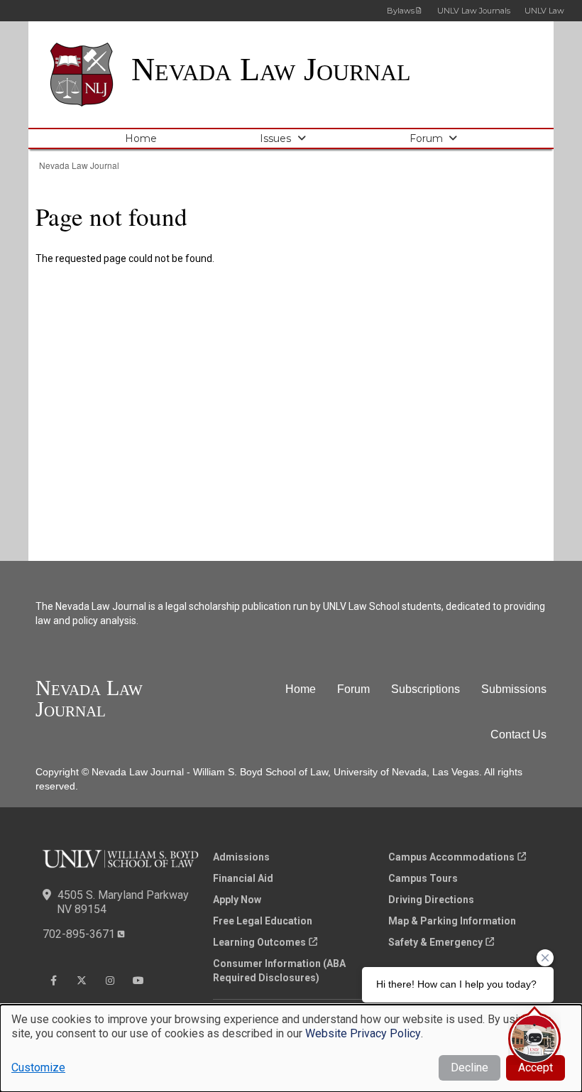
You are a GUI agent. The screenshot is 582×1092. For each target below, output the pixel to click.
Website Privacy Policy (363, 1033)
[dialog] (291, 1048)
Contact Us (518, 734)
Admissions (241, 857)
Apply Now (237, 899)
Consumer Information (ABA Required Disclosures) (279, 970)
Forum (426, 138)
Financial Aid (243, 878)
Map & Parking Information (452, 921)
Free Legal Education (262, 921)
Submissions (514, 689)
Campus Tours (423, 878)
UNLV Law (544, 11)
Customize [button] (38, 1067)
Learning (259, 942)
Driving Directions (431, 899)
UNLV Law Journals (473, 11)
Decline (469, 1067)
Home (141, 138)
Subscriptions (425, 689)
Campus (451, 857)
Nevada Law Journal (271, 69)
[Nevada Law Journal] (90, 75)
